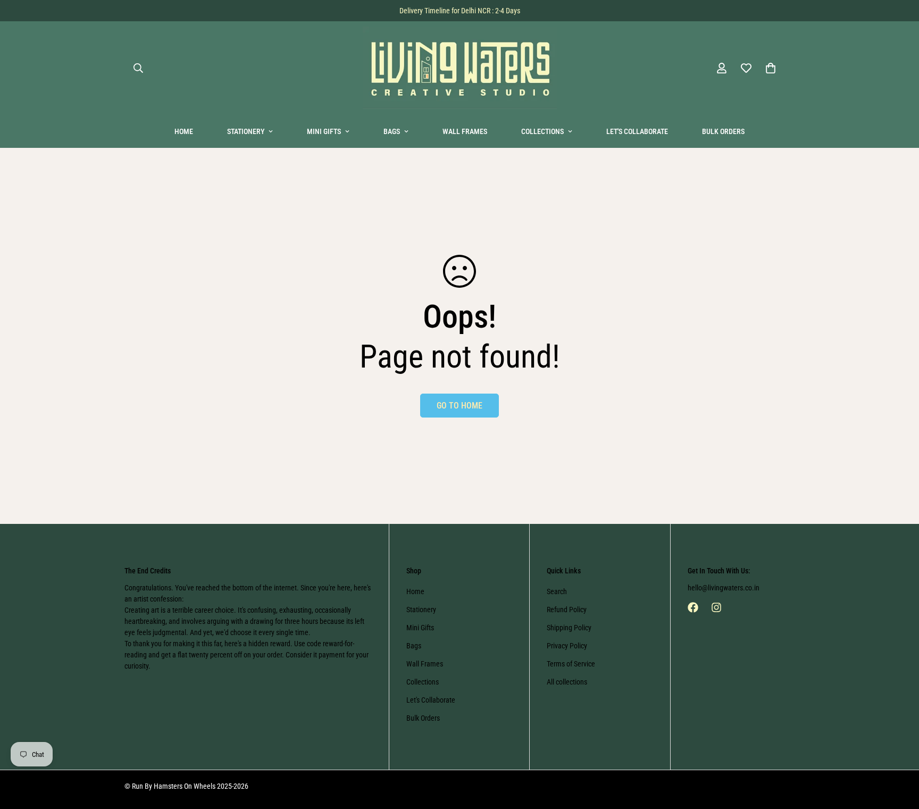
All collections (567, 682)
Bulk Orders (723, 131)
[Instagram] (716, 607)
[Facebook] (693, 607)
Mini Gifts (324, 131)
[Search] (138, 68)
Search (557, 591)
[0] (770, 68)
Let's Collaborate (637, 131)
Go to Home (459, 406)
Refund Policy (567, 609)
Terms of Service (571, 664)
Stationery (245, 131)
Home (183, 131)
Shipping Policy (569, 627)
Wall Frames (464, 131)
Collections (542, 131)
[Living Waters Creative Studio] (460, 68)
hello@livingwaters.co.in (723, 587)
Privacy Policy (567, 645)
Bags (391, 131)
